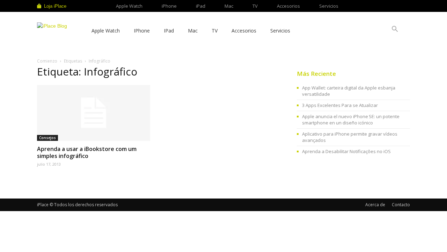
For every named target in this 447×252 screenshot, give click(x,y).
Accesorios (288, 6)
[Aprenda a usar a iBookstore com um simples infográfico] (93, 113)
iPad (200, 6)
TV (255, 6)
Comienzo (47, 61)
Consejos (47, 137)
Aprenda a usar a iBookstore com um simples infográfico (87, 152)
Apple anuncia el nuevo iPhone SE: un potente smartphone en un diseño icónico (351, 119)
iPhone (169, 6)
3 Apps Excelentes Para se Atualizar (340, 105)
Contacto (401, 205)
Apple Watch (129, 6)
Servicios (328, 6)
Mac (229, 6)
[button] (394, 30)
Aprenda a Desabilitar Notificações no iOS (346, 151)
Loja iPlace (55, 6)
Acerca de (375, 205)
